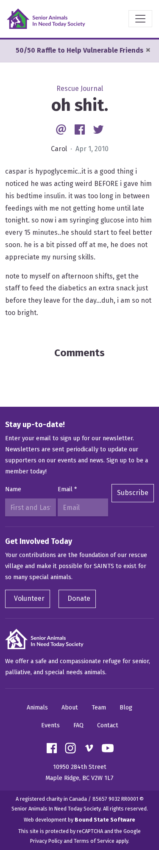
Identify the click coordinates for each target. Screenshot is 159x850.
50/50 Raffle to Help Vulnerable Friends (79, 50)
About (69, 707)
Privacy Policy (46, 841)
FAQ (78, 725)
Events (50, 725)
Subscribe (132, 493)
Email (67, 489)
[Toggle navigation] (140, 18)
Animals (37, 707)
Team (99, 707)
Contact (107, 725)
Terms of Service (94, 841)
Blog (126, 707)
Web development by (79, 819)
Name (13, 489)
